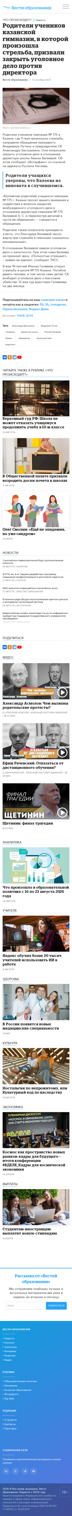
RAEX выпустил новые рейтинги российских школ (30, 587)
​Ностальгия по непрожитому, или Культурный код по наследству (35, 1090)
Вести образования (15, 80)
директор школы (29, 331)
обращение (24, 337)
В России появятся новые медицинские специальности (31, 1026)
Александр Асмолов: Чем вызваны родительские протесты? (35, 705)
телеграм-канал (53, 299)
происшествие (44, 337)
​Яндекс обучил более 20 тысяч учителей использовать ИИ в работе (32, 959)
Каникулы (22, 566)
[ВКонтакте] (5, 357)
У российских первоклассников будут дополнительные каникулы (33, 561)
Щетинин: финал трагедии (28, 823)
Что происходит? (17, 19)
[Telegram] (14, 357)
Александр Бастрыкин (23, 325)
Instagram (58, 304)
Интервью (10, 1351)
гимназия (10, 331)
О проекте (10, 1419)
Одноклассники (15, 309)
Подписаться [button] (56, 1305)
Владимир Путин (49, 325)
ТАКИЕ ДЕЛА (25, 315)
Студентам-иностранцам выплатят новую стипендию (30, 1231)
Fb (42, 304)
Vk (47, 304)
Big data (9, 1398)
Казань (8, 337)
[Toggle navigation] (66, 7)
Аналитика (10, 1347)
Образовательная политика (20, 1381)
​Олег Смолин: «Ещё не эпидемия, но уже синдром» (34, 531)
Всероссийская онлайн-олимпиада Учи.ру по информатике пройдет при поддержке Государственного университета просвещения (35, 615)
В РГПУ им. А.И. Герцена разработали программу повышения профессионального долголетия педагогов (33, 575)
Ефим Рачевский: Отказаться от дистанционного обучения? (33, 765)
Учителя (21, 580)
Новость (40, 20)
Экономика (10, 1385)
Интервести (11, 1394)
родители (10, 344)
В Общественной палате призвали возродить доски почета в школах (35, 478)
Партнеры (10, 1428)
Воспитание (24, 605)
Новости (9, 1338)
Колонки (9, 1342)
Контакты (10, 1424)
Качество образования (29, 591)
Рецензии (9, 1355)
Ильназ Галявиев (52, 331)
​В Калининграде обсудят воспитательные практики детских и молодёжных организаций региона (35, 600)
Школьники (23, 621)
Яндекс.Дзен (38, 309)
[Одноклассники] (10, 357)
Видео (8, 1359)
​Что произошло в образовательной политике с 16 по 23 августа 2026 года (36, 891)
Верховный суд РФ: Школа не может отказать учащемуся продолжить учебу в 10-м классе (33, 422)
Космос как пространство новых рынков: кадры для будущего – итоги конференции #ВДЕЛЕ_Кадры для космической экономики (34, 1160)
